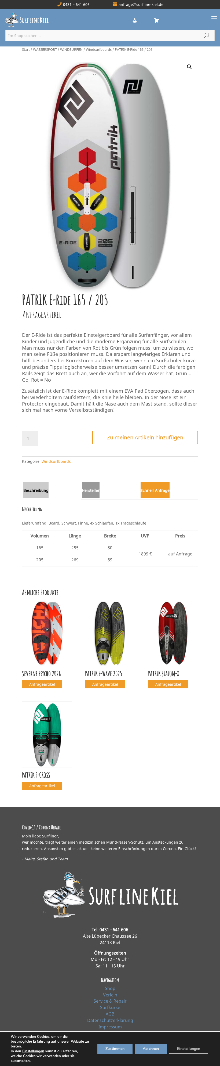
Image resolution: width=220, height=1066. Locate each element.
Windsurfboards (99, 49)
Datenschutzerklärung (110, 1020)
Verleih (110, 995)
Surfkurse (110, 1007)
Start (26, 49)
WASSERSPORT (45, 49)
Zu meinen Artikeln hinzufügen (145, 437)
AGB (110, 1014)
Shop (110, 988)
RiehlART (145, 1057)
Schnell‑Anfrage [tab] (155, 490)
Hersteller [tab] (91, 490)
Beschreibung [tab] (36, 490)
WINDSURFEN (71, 49)
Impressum (110, 1027)
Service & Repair (110, 1001)
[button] (189, 67)
